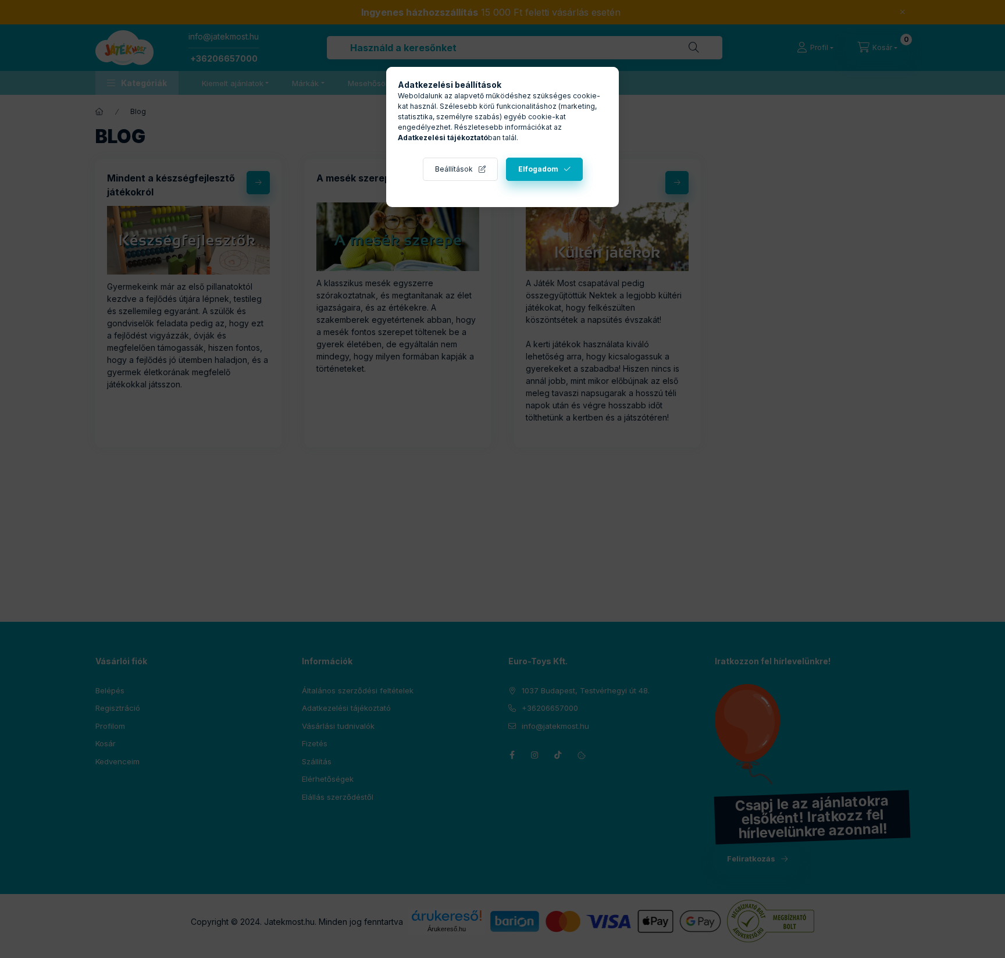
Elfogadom (538, 169)
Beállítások (454, 169)
